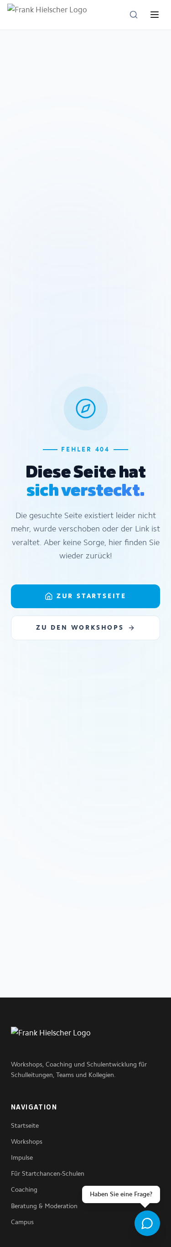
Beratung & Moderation (44, 1206)
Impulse (22, 1158)
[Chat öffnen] (147, 1223)
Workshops (26, 1142)
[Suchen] (133, 14)
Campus (22, 1222)
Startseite (25, 1126)
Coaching (24, 1190)
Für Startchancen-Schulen (47, 1174)
